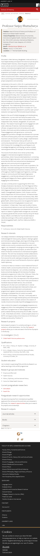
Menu (5, 5)
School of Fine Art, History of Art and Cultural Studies (17, 457)
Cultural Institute (7, 492)
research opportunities (18, 403)
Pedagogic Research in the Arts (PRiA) (13, 494)
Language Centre (7, 484)
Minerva (4, 515)
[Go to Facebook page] (18, 439)
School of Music (6, 467)
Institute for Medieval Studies (10, 474)
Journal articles (8, 414)
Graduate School (7, 487)
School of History (7, 9)
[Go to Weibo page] (22, 439)
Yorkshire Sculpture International (11, 499)
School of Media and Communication (12, 464)
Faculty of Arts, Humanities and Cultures (13, 450)
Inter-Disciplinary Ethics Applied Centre (13, 476)
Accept (5, 546)
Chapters (5, 425)
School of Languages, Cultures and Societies (14, 462)
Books (4, 419)
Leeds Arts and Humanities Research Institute (15, 489)
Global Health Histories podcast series (14, 338)
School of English (7, 455)
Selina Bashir (6, 389)
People (21, 13)
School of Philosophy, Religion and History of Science (17, 472)
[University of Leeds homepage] (37, 5)
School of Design (7, 452)
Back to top (5, 428)
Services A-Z (5, 507)
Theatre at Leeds (7, 497)
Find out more (7, 552)
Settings (5, 550)
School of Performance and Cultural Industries (15, 469)
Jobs (3, 525)
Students (4, 517)
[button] (37, 9)
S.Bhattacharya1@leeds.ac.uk (17, 46)
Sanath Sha (6, 391)
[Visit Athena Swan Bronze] (20, 434)
